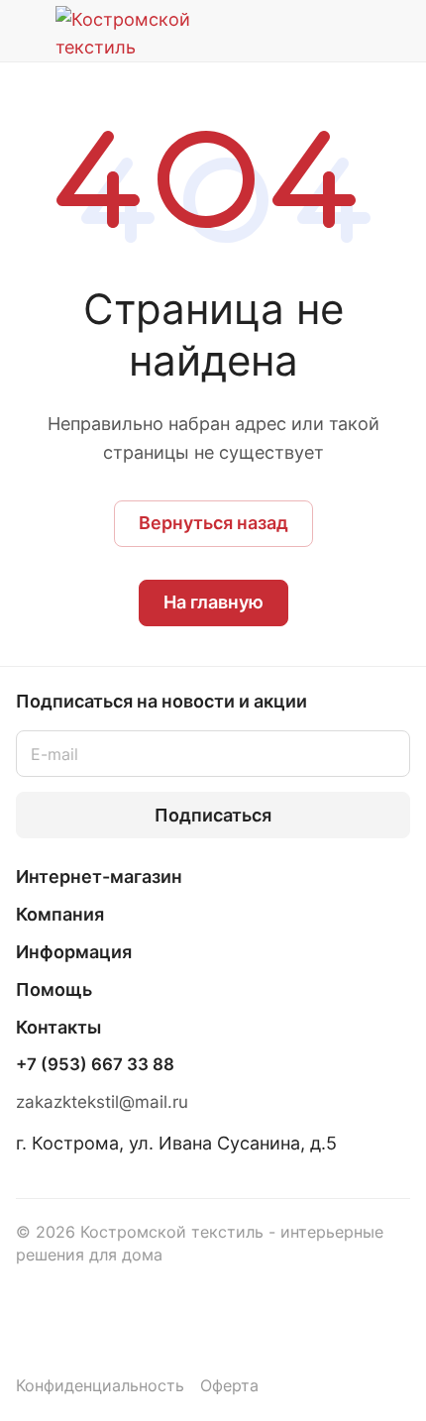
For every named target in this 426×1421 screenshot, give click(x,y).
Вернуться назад (213, 522)
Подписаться (213, 815)
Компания (60, 914)
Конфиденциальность (100, 1385)
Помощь (54, 989)
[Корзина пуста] (394, 31)
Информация (74, 951)
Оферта (229, 1385)
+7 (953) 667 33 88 (95, 1064)
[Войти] (356, 31)
